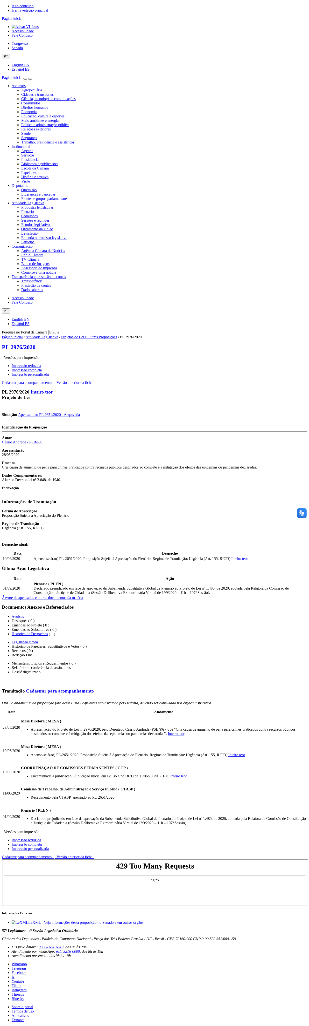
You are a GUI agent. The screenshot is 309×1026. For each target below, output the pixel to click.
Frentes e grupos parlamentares (44, 199)
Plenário (27, 212)
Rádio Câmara (32, 255)
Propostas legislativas (37, 207)
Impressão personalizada (30, 374)
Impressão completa (27, 370)
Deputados (20, 185)
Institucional (21, 146)
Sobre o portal (22, 1007)
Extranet (18, 1020)
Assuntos (19, 86)
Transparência (31, 281)
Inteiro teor (42, 391)
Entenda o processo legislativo (44, 238)
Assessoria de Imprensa (39, 268)
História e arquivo (35, 177)
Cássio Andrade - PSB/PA (22, 442)
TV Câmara (30, 259)
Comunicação (22, 246)
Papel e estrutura (33, 172)
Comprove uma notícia (38, 272)
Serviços (27, 155)
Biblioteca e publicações (39, 164)
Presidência (30, 159)
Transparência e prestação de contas (39, 277)
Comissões (29, 216)
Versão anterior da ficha (74, 383)
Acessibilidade (23, 31)
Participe (28, 242)
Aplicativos (20, 1015)
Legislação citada (25, 642)
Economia (29, 112)
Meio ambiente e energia (40, 120)
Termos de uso (23, 1011)
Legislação (29, 233)
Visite (25, 181)
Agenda (27, 151)
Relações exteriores (36, 129)
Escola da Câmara (35, 168)
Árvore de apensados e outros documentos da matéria (42, 598)
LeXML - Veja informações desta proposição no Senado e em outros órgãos (85, 922)
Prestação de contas (36, 285)
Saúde (26, 133)
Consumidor (30, 103)
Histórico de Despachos (30, 634)
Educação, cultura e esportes (42, 116)
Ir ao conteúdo (23, 6)
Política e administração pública (45, 125)
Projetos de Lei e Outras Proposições (89, 337)
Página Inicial (12, 337)
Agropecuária (31, 90)
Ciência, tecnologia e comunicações (48, 99)
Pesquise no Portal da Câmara (24, 332)
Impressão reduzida (26, 366)
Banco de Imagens (35, 264)
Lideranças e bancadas (38, 194)
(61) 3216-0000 (68, 951)
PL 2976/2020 (18, 347)
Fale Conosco (22, 35)
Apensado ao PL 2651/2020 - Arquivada (49, 415)
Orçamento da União (37, 229)
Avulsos (18, 616)
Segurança (29, 138)
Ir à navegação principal (30, 10)
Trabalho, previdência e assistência (47, 142)
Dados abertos (32, 290)
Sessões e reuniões (35, 220)
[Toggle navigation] (25, 79)
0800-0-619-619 (51, 947)
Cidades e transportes (37, 94)
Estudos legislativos (36, 225)
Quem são (29, 190)
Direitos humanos (34, 107)
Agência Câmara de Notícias (43, 251)
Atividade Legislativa (28, 203)
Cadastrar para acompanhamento (28, 383)
